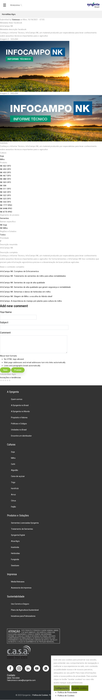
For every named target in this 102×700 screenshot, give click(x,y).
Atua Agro (15, 541)
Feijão (13, 507)
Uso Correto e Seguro (20, 604)
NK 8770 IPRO (6, 212)
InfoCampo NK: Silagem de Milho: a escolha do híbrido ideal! (26, 296)
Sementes (4, 218)
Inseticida (15, 547)
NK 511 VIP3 (5, 189)
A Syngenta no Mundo (20, 411)
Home (4, 14)
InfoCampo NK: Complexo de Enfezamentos (19, 271)
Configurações (62, 688)
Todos (3, 235)
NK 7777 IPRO (6, 205)
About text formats (8, 356)
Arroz (13, 494)
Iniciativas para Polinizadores (23, 616)
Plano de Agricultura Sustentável (25, 610)
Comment (5, 332)
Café (13, 464)
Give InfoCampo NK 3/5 (5, 380)
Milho (2, 159)
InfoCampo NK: (6, 292)
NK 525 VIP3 (5, 199)
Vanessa (16, 19)
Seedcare (15, 565)
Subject (4, 322)
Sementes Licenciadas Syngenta (25, 523)
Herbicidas (15, 553)
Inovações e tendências (10, 377)
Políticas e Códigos (19, 424)
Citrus (13, 501)
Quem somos (16, 399)
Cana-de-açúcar (18, 476)
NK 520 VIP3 (5, 192)
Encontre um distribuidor (21, 436)
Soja (2, 156)
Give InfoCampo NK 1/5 (1, 380)
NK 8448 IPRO (6, 208)
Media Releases (17, 582)
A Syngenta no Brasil (19, 405)
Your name (6, 312)
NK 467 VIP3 (5, 175)
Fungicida (15, 559)
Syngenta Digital (18, 535)
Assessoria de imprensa (21, 588)
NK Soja (3, 225)
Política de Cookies (66, 695)
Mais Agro (11, 14)
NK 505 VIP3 (5, 182)
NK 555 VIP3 (5, 202)
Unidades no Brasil (18, 430)
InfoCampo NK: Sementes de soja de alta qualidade (22, 282)
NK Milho (4, 228)
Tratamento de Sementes (22, 529)
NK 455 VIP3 (5, 169)
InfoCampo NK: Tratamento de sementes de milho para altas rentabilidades (33, 276)
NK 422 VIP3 (5, 166)
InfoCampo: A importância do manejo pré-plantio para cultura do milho (31, 301)
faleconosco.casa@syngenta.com (21, 680)
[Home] (93, 5)
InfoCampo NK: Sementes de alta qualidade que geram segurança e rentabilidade (35, 287)
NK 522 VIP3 (5, 195)
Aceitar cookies (79, 688)
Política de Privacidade (67, 692)
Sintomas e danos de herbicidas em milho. (32, 292)
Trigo (13, 482)
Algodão (14, 470)
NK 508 (3, 185)
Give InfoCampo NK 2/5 (3, 380)
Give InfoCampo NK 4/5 (7, 380)
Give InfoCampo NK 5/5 (9, 380)
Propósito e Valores (19, 417)
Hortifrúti (15, 488)
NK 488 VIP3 (5, 179)
